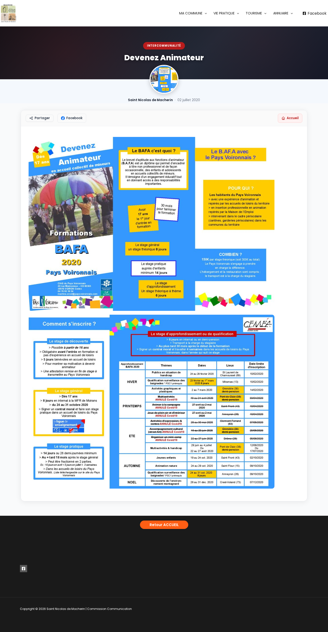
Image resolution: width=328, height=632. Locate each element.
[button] (193, 13)
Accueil (293, 118)
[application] (204, 13)
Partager (42, 118)
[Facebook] (23, 568)
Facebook (74, 118)
